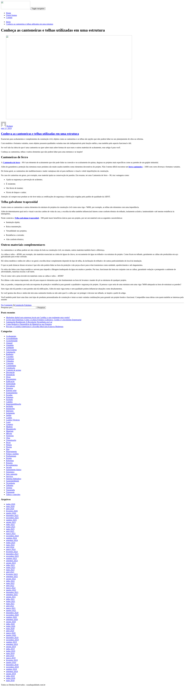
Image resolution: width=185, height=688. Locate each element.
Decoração (10, 372)
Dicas (8, 377)
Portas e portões (12, 454)
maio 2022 (10, 583)
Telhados (9, 485)
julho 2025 (10, 524)
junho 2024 (10, 543)
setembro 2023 (12, 561)
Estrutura (27, 305)
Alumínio (10, 345)
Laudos (9, 418)
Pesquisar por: (6, 307)
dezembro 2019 (12, 637)
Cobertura (10, 359)
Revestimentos (12, 465)
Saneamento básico (13, 470)
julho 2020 (10, 624)
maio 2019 (10, 653)
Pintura (9, 445)
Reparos (9, 463)
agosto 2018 (11, 674)
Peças (8, 442)
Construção (19, 305)
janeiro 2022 (11, 590)
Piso (7, 449)
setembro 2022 (12, 576)
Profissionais (11, 456)
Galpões (9, 402)
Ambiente (10, 347)
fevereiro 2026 (12, 511)
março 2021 (10, 608)
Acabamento (11, 336)
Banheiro (9, 354)
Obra (8, 438)
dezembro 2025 (12, 515)
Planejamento (11, 451)
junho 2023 (10, 567)
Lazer (8, 422)
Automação (10, 352)
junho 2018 (10, 678)
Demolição (10, 375)
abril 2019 (10, 656)
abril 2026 (10, 509)
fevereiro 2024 (12, 552)
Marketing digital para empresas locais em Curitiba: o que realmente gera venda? (38, 317)
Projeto (9, 458)
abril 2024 (10, 547)
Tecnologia (10, 483)
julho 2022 (10, 581)
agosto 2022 (11, 579)
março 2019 (10, 658)
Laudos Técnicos (13, 420)
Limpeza (9, 424)
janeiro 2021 (11, 610)
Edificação (10, 381)
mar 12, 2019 (6, 128)
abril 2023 (10, 572)
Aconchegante (11, 341)
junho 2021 (10, 601)
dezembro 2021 (12, 592)
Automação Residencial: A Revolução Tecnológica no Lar (29, 322)
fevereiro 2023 (12, 574)
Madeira (9, 427)
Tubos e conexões (13, 494)
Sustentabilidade (12, 481)
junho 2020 (10, 626)
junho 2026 (10, 504)
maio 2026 (10, 506)
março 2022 (10, 588)
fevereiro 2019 (12, 660)
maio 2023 (10, 570)
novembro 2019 (12, 640)
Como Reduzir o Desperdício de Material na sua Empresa (29, 324)
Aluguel (9, 343)
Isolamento (10, 413)
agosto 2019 (11, 647)
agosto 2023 (11, 563)
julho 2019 (10, 649)
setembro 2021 (12, 595)
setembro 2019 (12, 644)
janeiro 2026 (11, 513)
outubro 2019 (11, 642)
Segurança (10, 472)
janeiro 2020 (11, 635)
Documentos (11, 379)
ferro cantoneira (135, 167)
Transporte (10, 492)
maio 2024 (10, 545)
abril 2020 (10, 631)
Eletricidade (10, 384)
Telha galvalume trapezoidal (27, 218)
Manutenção (11, 429)
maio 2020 (10, 628)
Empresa (9, 388)
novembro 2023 (12, 556)
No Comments (7, 305)
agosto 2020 (11, 622)
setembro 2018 (12, 671)
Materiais (9, 431)
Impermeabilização (13, 404)
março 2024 (10, 549)
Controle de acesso (13, 370)
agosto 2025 (11, 522)
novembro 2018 (12, 667)
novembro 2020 (12, 615)
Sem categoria (11, 474)
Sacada (9, 467)
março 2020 (10, 633)
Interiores (9, 411)
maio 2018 (10, 680)
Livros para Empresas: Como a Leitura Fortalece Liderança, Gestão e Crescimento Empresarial (43, 320)
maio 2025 (10, 529)
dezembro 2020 (12, 613)
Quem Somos (11, 15)
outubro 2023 (11, 558)
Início (8, 22)
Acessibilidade (12, 338)
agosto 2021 (11, 597)
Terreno (9, 488)
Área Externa (11, 350)
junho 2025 (10, 527)
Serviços (9, 476)
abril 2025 (10, 531)
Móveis (9, 433)
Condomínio (11, 366)
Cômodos (10, 361)
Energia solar (11, 390)
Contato (9, 17)
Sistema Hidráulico (13, 479)
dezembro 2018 (12, 665)
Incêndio (9, 406)
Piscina (9, 447)
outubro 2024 (11, 538)
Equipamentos (11, 393)
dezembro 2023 (12, 554)
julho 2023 (10, 565)
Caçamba (9, 356)
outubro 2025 (11, 520)
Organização (11, 440)
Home (8, 13)
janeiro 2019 (11, 662)
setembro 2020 (12, 619)
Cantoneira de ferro (11, 162)
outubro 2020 (11, 617)
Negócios (10, 436)
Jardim (8, 415)
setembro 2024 (12, 540)
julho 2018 (10, 676)
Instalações (10, 408)
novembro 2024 (12, 536)
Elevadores (10, 386)
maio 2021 (10, 604)
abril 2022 (10, 585)
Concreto (9, 363)
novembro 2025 (12, 518)
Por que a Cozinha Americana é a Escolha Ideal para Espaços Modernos (34, 326)
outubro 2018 (11, 669)
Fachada (9, 399)
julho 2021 (10, 599)
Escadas (9, 395)
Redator (10, 126)
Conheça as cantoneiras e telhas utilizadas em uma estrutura (29, 24)
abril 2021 (10, 606)
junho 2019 (10, 651)
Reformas (10, 461)
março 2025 (10, 533)
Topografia (10, 490)
